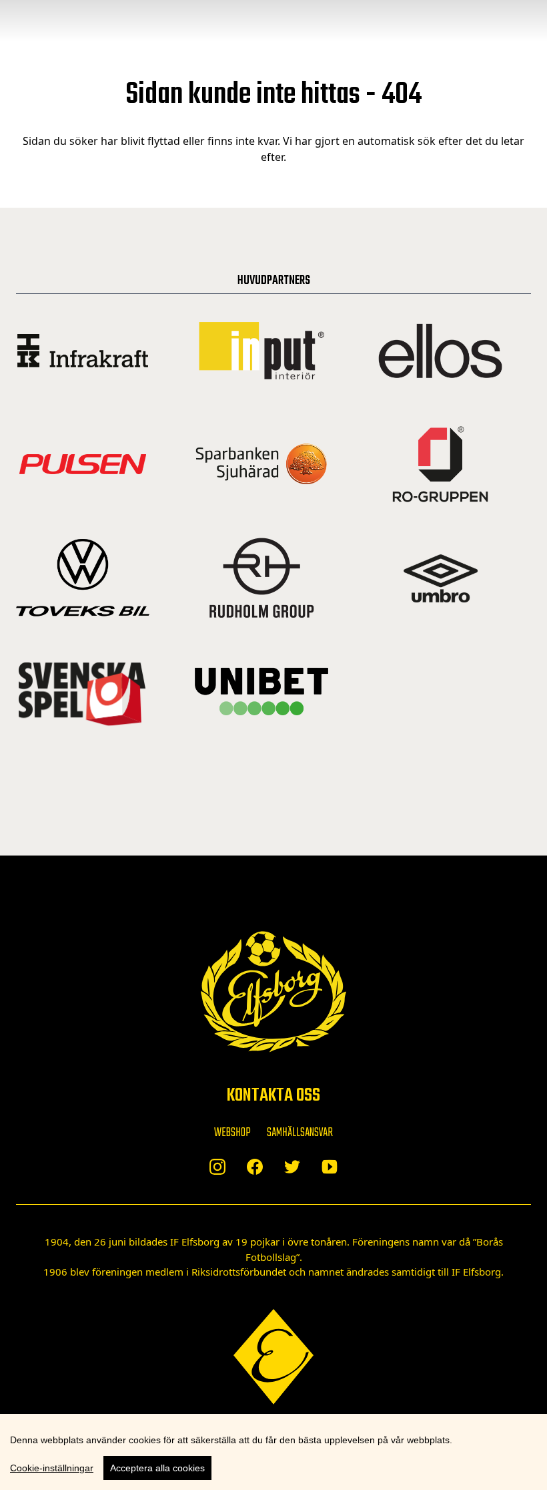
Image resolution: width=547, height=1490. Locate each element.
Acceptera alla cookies (157, 1468)
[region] (273, 1452)
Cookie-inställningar (51, 1468)
